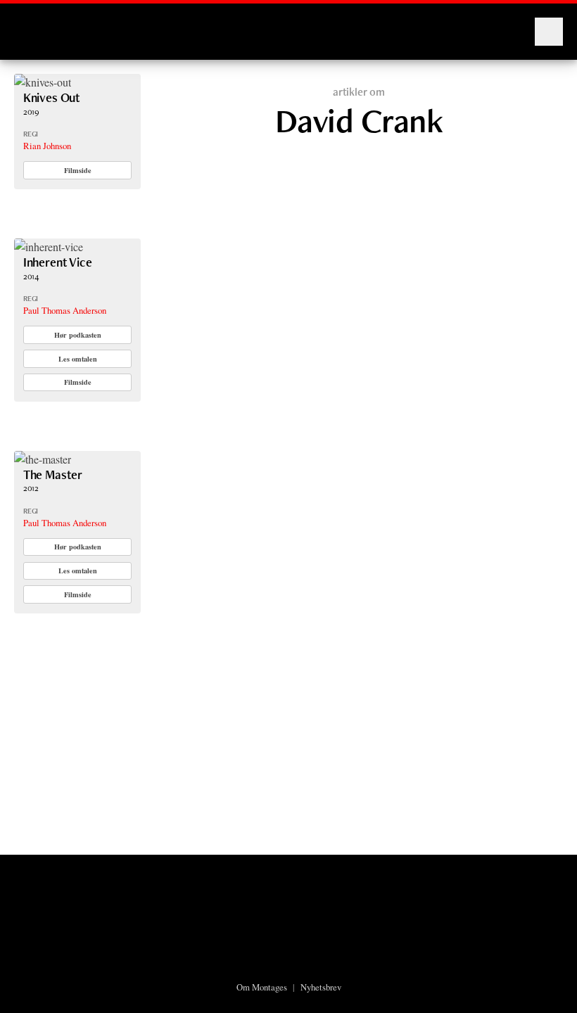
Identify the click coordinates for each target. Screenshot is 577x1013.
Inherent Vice (57, 262)
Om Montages (261, 987)
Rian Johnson (47, 145)
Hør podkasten (77, 335)
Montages (37, 25)
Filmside (77, 170)
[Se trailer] (42, 82)
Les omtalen (77, 359)
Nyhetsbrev (320, 987)
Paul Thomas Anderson (64, 310)
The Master (52, 474)
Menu (549, 32)
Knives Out (51, 97)
